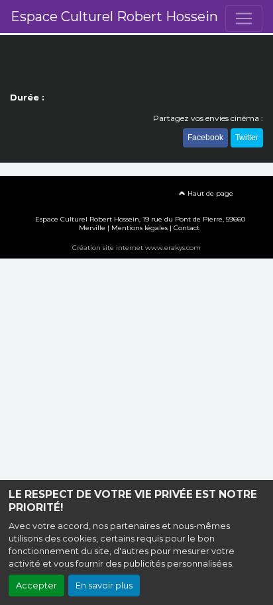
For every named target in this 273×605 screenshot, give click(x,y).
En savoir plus (104, 585)
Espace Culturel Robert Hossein (114, 16)
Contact (186, 227)
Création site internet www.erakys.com (136, 247)
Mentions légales (139, 227)
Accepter (36, 585)
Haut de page (209, 193)
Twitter (246, 137)
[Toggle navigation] (243, 18)
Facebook (205, 137)
